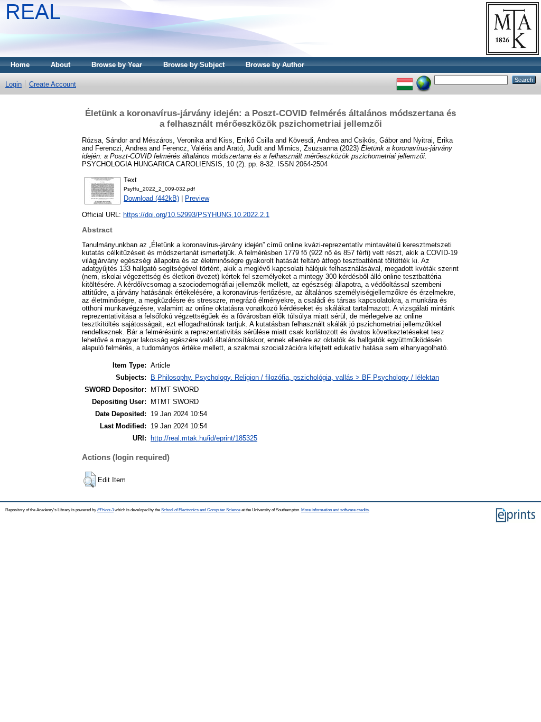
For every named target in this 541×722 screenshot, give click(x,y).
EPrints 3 (105, 510)
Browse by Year (116, 65)
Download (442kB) (151, 198)
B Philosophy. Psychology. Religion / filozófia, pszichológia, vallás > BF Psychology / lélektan (295, 377)
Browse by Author (275, 65)
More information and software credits (335, 510)
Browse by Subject (194, 65)
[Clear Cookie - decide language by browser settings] (423, 79)
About (60, 65)
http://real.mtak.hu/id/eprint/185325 (204, 438)
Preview (197, 198)
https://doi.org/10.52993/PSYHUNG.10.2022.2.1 (196, 215)
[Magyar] (404, 79)
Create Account (52, 84)
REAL (33, 11)
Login (13, 84)
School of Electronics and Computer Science (200, 510)
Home (20, 65)
